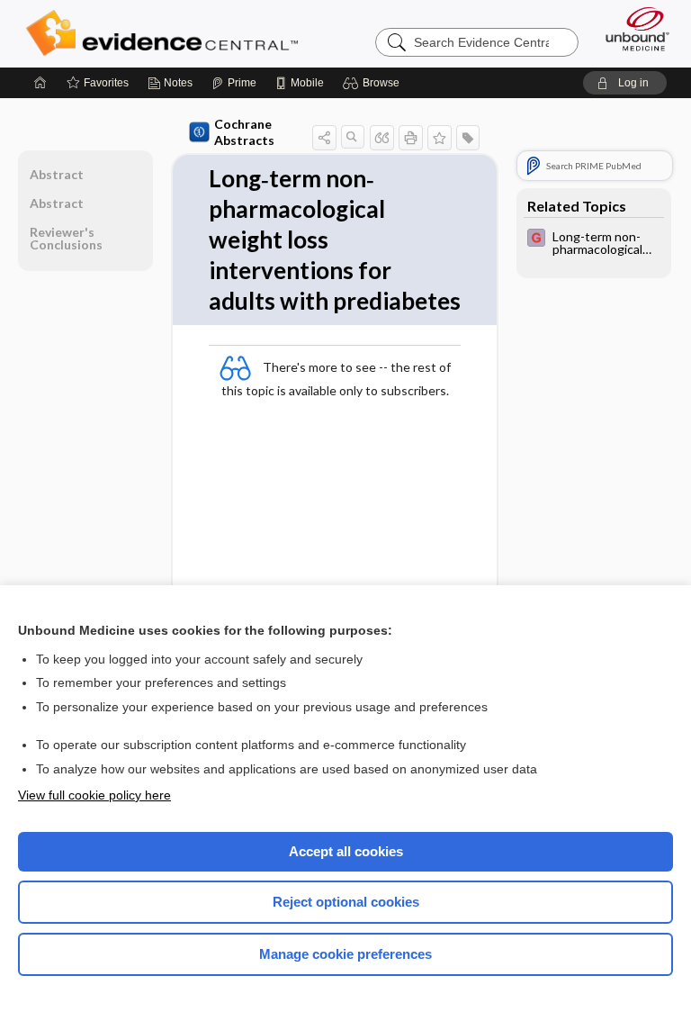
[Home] (40, 83)
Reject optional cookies (346, 901)
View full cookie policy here (94, 795)
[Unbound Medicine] (631, 29)
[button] (374, 83)
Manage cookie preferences (345, 954)
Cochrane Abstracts (244, 132)
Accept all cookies (346, 851)
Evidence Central (166, 33)
